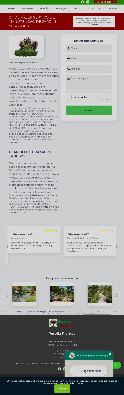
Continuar (62, 388)
